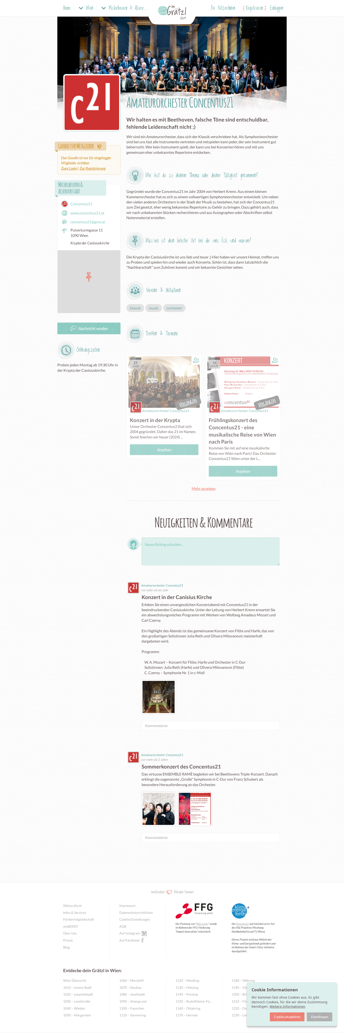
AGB (122, 926)
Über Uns (70, 933)
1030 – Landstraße (76, 1001)
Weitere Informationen (287, 1006)
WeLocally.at (72, 906)
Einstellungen (319, 1017)
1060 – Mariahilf (131, 980)
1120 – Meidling (187, 980)
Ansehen (164, 449)
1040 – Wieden (74, 1008)
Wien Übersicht (74, 980)
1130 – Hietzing (187, 987)
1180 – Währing (243, 980)
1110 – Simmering (132, 1015)
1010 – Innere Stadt (77, 987)
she (70, 926)
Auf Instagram (129, 933)
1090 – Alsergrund (132, 1001)
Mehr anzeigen (204, 488)
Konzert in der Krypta (155, 420)
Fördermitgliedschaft (78, 919)
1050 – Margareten (77, 1015)
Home (66, 8)
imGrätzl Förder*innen (172, 892)
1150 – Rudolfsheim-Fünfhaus (194, 1001)
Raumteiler (242, 924)
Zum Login (69, 168)
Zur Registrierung (93, 168)
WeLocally (202, 924)
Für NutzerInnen (223, 8)
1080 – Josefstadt (132, 994)
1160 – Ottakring (188, 1008)
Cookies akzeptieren (287, 1017)
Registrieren (254, 8)
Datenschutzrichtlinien (136, 913)
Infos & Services (74, 913)
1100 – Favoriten (131, 1008)
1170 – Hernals (187, 1015)
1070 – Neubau (130, 987)
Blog (66, 947)
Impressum (127, 906)
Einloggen (276, 8)
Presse (68, 940)
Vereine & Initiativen (163, 290)
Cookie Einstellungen (134, 919)
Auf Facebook (129, 940)
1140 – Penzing (187, 994)
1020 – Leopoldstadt (78, 994)
